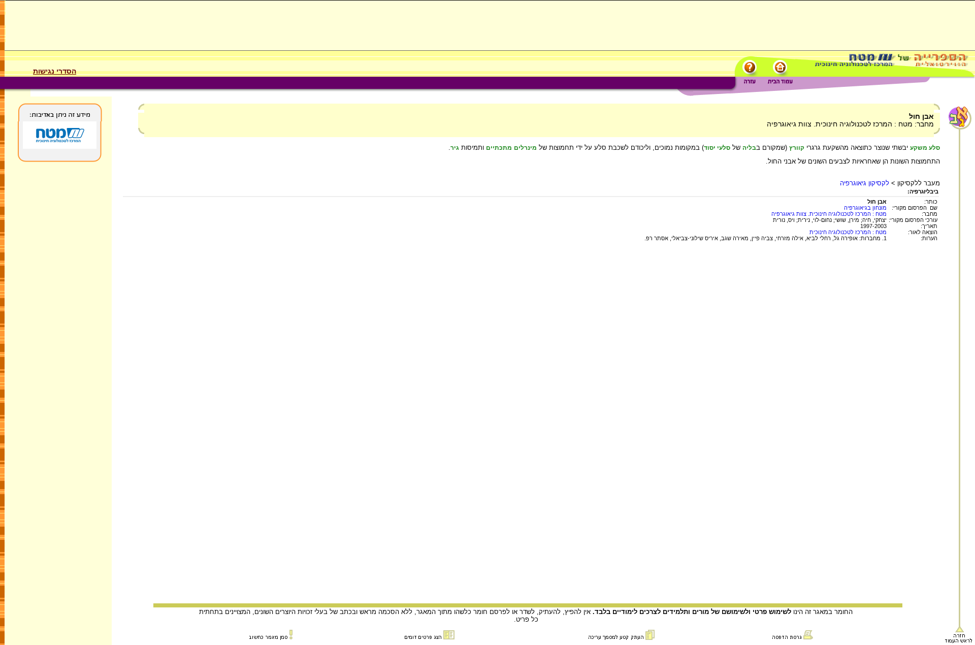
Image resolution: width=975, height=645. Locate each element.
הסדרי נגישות (54, 71)
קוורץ (796, 148)
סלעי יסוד (717, 148)
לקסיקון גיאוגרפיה (864, 183)
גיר (454, 148)
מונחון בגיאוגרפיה (865, 208)
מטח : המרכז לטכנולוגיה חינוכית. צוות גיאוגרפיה (829, 214)
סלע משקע (925, 148)
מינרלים (525, 148)
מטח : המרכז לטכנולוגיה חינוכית (848, 232)
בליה (749, 148)
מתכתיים (499, 148)
